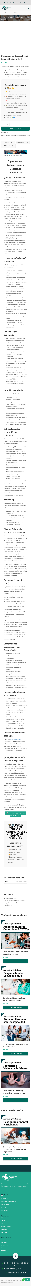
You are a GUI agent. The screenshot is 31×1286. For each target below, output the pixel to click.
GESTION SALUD (6, 1226)
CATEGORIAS (5, 1204)
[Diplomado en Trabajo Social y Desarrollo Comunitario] (15, 37)
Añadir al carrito (15, 128)
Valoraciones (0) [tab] (8, 146)
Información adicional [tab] (22, 142)
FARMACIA (4, 1229)
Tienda (6, 12)
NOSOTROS (4, 1198)
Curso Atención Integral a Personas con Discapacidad (15, 1045)
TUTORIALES (4, 1210)
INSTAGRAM (4, 1245)
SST (2, 1223)
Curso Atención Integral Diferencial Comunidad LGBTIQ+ (15, 953)
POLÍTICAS (4, 1207)
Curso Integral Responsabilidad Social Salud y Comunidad (14, 999)
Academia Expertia (15, 739)
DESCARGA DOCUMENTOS (8, 1201)
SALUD (3, 1220)
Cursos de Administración (13, 12)
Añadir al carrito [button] (16, 961)
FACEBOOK (4, 1242)
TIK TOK (3, 1251)
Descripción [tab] (8, 142)
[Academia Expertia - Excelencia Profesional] (6, 7)
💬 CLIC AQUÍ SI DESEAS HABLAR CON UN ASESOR (16, 814)
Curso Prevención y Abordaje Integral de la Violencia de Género (14, 1092)
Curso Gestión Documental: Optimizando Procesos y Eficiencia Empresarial (15, 1149)
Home (2, 12)
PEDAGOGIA (4, 1232)
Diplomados (26, 135)
